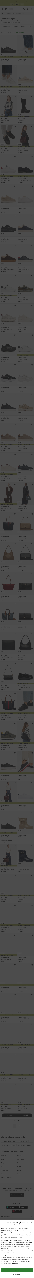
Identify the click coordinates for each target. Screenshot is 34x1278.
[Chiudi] (32, 1223)
